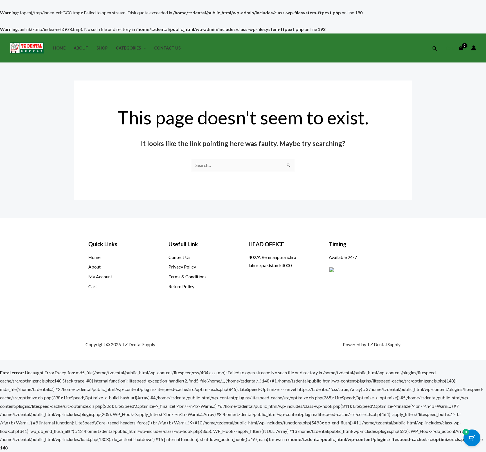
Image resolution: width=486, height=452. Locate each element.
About (81, 48)
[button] (143, 48)
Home (59, 48)
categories (128, 48)
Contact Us (167, 48)
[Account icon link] (473, 47)
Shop (102, 48)
